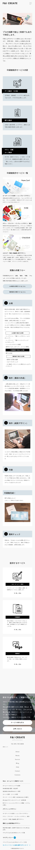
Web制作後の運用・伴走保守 (10, 788)
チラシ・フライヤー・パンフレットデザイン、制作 (16, 816)
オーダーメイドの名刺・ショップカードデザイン (15, 813)
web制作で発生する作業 (17, 333)
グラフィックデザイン (9, 809)
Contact (17, 771)
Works (17, 755)
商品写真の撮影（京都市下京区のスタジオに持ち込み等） (16, 828)
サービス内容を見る (17, 722)
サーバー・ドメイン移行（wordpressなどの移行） (16, 797)
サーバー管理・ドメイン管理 (10, 794)
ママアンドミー (9, 837)
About (17, 751)
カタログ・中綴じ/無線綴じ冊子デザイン (13, 819)
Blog (17, 763)
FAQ (17, 767)
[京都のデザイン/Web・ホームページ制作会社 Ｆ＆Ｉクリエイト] (10, 4)
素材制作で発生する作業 (18, 356)
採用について (5, 746)
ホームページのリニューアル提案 (11, 785)
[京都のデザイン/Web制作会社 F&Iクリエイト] (17, 738)
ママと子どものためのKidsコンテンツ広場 (14, 832)
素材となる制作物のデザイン (11, 823)
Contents (17, 775)
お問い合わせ (17, 728)
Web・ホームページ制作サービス (13, 781)
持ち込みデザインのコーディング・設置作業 (14, 800)
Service (17, 759)
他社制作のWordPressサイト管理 (11, 791)
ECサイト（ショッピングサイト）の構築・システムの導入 (16, 804)
